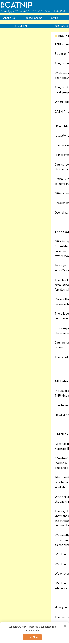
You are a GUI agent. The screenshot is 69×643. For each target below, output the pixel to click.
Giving (54, 18)
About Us (9, 18)
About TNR (22, 26)
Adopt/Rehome (33, 18)
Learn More (32, 637)
